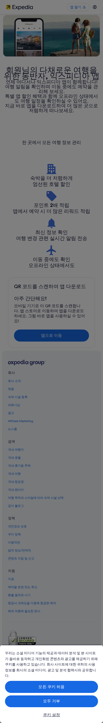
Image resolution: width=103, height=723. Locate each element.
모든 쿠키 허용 (51, 686)
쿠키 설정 (51, 714)
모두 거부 (51, 701)
